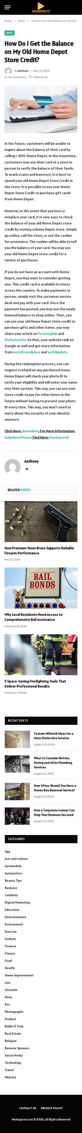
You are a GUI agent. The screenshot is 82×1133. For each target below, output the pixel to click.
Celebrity (11, 895)
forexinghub (47, 333)
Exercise (11, 931)
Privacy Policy (52, 1108)
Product (10, 1019)
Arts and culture (16, 859)
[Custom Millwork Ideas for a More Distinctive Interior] (17, 739)
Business (11, 888)
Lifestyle (11, 990)
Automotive (13, 873)
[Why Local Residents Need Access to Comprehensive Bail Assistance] (41, 588)
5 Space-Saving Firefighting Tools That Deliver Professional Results (35, 683)
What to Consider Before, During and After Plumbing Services (53, 762)
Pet (7, 1004)
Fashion (10, 939)
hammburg (30, 431)
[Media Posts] (41, 7)
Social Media (14, 1055)
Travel (9, 1070)
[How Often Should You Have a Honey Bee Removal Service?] (17, 791)
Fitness (10, 953)
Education (12, 910)
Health (10, 968)
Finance (10, 946)
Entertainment (15, 917)
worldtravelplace (26, 352)
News (9, 33)
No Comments (17, 77)
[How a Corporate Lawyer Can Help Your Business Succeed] (17, 816)
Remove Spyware (17, 1048)
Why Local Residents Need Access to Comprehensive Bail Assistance (34, 617)
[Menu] (7, 7)
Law (7, 982)
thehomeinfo (15, 339)
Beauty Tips (13, 880)
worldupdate (57, 352)
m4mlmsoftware (18, 437)
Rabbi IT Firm (14, 1026)
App (7, 851)
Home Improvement (19, 975)
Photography (14, 1012)
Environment (14, 924)
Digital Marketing (17, 902)
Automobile (13, 866)
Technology (13, 1063)
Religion (11, 1041)
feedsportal (59, 437)
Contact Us (27, 1108)
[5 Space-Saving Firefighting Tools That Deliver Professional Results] (41, 654)
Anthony (23, 70)
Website (10, 1077)
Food (8, 961)
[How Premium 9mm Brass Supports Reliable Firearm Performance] (41, 521)
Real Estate (13, 1033)
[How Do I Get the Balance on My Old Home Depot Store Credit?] (41, 109)
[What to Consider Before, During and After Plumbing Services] (17, 764)
